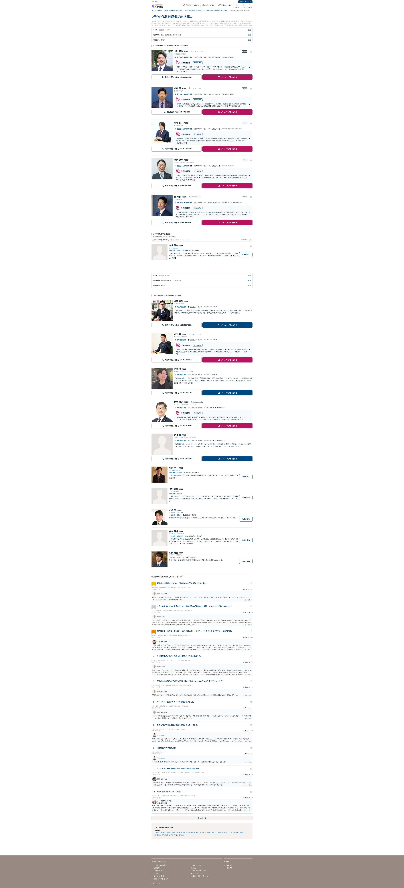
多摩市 (171, 835)
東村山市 (214, 832)
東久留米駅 (190, 536)
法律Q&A (157, 868)
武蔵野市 (168, 832)
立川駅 (192, 374)
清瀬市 (184, 340)
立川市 (184, 374)
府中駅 (186, 515)
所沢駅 (192, 307)
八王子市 (157, 832)
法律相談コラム (159, 870)
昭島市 (183, 832)
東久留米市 (180, 536)
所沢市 (184, 307)
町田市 (193, 832)
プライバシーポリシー (198, 870)
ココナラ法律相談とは (161, 865)
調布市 (188, 832)
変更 (249, 30)
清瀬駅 (192, 340)
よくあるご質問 (159, 876)
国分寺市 (179, 472)
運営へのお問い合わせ (161, 879)
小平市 (179, 57)
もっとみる (202, 818)
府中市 (179, 515)
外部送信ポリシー (197, 873)
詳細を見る (246, 254)
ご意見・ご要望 (196, 865)
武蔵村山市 (165, 835)
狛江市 (230, 832)
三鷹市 (173, 832)
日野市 (209, 832)
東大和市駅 (188, 250)
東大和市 (236, 832)
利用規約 (194, 868)
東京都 (173, 250)
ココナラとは (158, 873)
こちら (187, 239)
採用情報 (229, 868)
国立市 (226, 832)
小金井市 (179, 493)
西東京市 (181, 835)
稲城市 (176, 835)
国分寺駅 (189, 472)
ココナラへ (156, 2)
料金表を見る (197, 62)
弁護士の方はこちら (245, 1)
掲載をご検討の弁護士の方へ (200, 876)
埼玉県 (179, 307)
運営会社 (229, 865)
